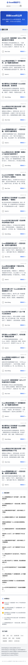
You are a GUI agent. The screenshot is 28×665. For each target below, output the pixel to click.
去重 (8, 635)
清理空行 (11, 641)
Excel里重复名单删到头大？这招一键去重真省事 (14, 517)
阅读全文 (22, 51)
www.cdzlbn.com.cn (15, 648)
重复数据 (5, 641)
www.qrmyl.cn (5, 651)
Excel (22, 635)
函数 (4, 635)
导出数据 (18, 638)
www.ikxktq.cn (14, 653)
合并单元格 (16, 641)
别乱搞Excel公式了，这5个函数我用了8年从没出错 (13, 534)
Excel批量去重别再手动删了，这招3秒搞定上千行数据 (13, 511)
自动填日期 (16, 635)
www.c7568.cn (13, 651)
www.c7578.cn (14, 655)
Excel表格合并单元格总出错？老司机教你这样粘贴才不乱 (14, 618)
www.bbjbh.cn (21, 649)
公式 (11, 635)
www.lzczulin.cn (22, 651)
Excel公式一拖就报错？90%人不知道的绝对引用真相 (15, 603)
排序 (10, 638)
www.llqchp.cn (5, 648)
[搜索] (21, 6)
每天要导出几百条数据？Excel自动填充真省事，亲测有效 (14, 581)
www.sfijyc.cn (13, 649)
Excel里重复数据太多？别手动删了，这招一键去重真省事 (14, 497)
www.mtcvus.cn (5, 653)
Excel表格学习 (15, 2)
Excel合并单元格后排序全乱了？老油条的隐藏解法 (14, 568)
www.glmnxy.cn (5, 655)
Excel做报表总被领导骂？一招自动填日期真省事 (14, 528)
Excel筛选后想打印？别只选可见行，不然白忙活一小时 (14, 554)
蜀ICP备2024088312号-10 (19, 661)
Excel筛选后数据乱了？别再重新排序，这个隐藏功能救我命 (14, 574)
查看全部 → (25, 29)
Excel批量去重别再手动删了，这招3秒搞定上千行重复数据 (13, 541)
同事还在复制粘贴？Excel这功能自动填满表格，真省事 (14, 522)
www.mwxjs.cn (5, 649)
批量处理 (5, 638)
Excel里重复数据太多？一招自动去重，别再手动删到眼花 (14, 504)
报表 (13, 638)
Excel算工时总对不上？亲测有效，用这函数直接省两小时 (14, 561)
